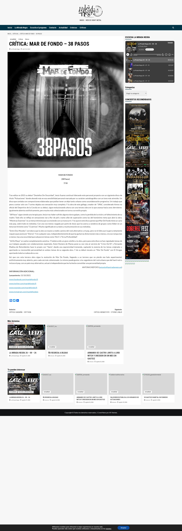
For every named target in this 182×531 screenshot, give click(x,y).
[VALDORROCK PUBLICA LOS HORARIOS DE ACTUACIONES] (125, 384)
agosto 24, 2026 (61, 356)
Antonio (52, 356)
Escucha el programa (38, 28)
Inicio (10, 28)
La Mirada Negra (21, 28)
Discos (27, 39)
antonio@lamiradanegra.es (110, 267)
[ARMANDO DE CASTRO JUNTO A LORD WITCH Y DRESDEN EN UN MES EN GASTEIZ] (105, 337)
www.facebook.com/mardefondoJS (23, 279)
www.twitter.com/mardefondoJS (22, 283)
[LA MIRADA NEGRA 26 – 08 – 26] (26, 337)
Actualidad (63, 28)
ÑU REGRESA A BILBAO (58, 352)
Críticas (83, 28)
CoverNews (102, 413)
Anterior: (20, 311)
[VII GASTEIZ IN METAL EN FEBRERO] (158, 384)
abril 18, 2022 (26, 49)
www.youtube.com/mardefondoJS (23, 287)
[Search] (173, 27)
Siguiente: (108, 311)
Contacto (52, 28)
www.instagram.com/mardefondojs (23, 292)
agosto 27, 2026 (26, 356)
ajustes (108, 529)
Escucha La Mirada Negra (25, 347)
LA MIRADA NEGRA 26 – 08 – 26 (22, 352)
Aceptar (123, 528)
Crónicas (73, 28)
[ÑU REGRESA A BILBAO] (65, 337)
